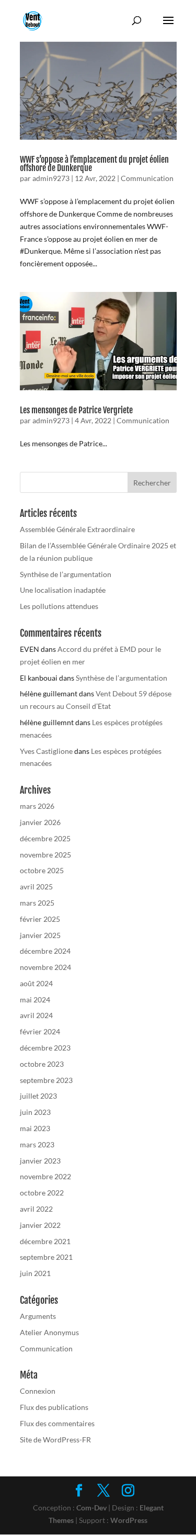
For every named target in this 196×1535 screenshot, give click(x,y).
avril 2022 (36, 1208)
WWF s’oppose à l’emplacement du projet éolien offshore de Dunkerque (94, 163)
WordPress (128, 1520)
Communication (147, 178)
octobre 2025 (42, 870)
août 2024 (36, 983)
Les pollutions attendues (59, 606)
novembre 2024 (45, 967)
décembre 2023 (45, 1047)
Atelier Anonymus (49, 1332)
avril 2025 (36, 886)
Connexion (37, 1390)
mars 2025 (37, 902)
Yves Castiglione (46, 751)
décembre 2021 (45, 1241)
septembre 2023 (46, 1080)
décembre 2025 (45, 838)
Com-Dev (91, 1507)
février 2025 (40, 919)
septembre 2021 (46, 1256)
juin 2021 (35, 1273)
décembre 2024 (45, 950)
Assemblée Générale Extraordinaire (77, 529)
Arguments (38, 1316)
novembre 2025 (45, 854)
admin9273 (51, 178)
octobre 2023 (42, 1063)
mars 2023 (37, 1144)
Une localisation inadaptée (63, 589)
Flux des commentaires (57, 1423)
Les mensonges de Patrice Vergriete (76, 410)
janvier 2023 (40, 1160)
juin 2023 (35, 1112)
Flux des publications (54, 1407)
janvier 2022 (40, 1225)
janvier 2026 (40, 822)
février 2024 (40, 1031)
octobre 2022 (42, 1192)
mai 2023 (35, 1128)
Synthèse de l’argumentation (65, 574)
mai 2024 (35, 999)
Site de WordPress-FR (55, 1439)
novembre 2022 (45, 1176)
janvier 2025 (40, 935)
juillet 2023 (38, 1095)
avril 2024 (36, 1015)
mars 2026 (37, 806)
